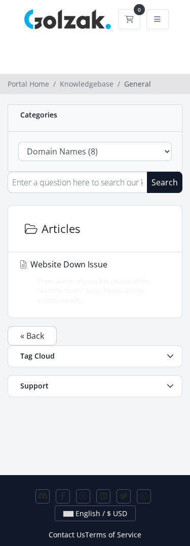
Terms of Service (113, 534)
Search (164, 182)
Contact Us (67, 534)
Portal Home (28, 84)
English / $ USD (100, 513)
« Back (32, 335)
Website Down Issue (89, 282)
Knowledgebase (86, 84)
